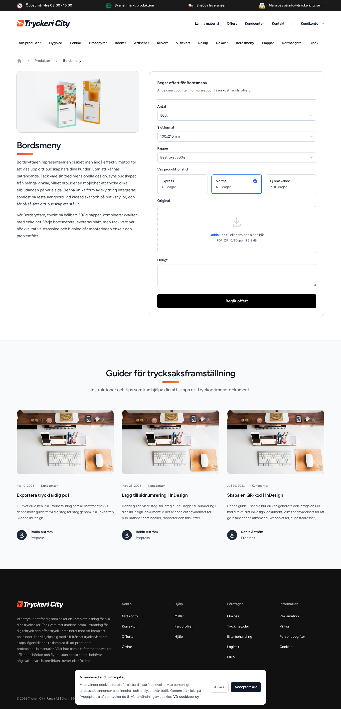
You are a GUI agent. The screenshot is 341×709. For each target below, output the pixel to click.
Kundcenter (254, 23)
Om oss (233, 616)
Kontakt (278, 23)
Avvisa (219, 687)
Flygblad (55, 43)
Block (314, 43)
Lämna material (207, 23)
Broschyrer (98, 43)
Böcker (120, 43)
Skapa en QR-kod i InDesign (255, 495)
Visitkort (183, 43)
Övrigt (162, 260)
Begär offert (237, 301)
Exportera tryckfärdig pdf (43, 495)
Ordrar (127, 647)
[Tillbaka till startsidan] (19, 60)
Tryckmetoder (238, 626)
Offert (232, 23)
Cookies (286, 647)
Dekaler (222, 43)
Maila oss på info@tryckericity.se (296, 5)
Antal (161, 106)
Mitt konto (130, 616)
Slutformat (165, 127)
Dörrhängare (292, 43)
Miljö (231, 657)
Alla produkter (30, 43)
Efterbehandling (239, 636)
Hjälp (178, 636)
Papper (162, 148)
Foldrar (75, 43)
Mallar (179, 616)
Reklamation (289, 616)
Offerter (128, 636)
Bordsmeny (245, 43)
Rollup (203, 43)
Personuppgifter (292, 636)
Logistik (233, 647)
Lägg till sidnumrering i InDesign (155, 495)
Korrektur (129, 626)
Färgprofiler (183, 626)
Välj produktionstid (172, 169)
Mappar (268, 43)
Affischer (141, 43)
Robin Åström (42, 532)
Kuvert (162, 43)
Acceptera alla (246, 687)
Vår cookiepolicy (186, 697)
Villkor (284, 626)
